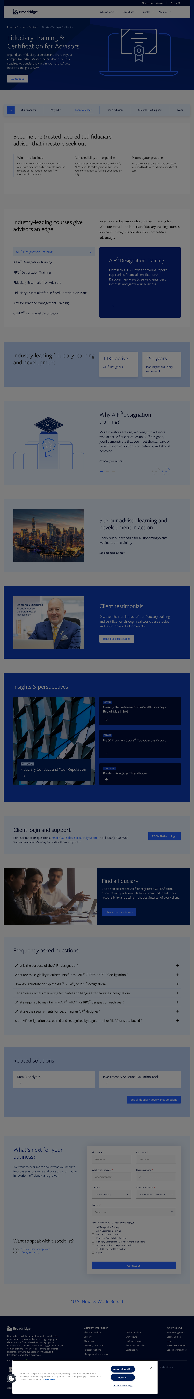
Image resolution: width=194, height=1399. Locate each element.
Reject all (122, 1377)
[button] (12, 1378)
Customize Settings (123, 1385)
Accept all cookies (122, 1369)
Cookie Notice (49, 1379)
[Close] (151, 1367)
